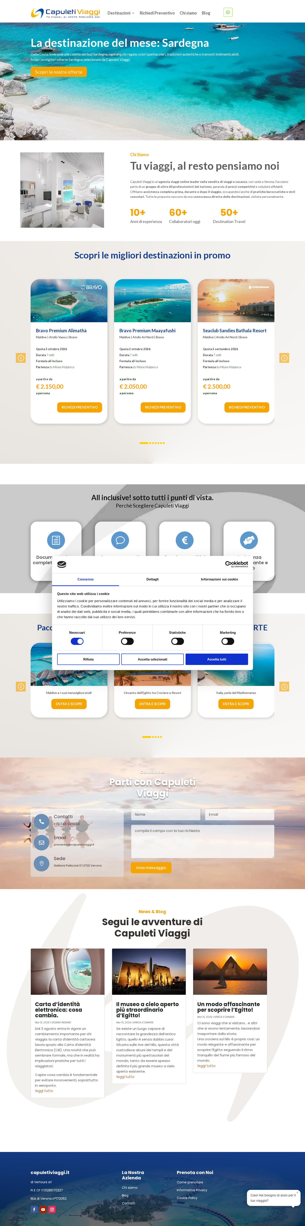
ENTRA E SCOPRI (69, 704)
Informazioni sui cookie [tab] (219, 579)
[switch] (127, 641)
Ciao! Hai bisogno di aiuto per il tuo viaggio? (275, 1196)
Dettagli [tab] (152, 579)
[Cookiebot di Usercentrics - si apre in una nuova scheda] (228, 564)
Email (60, 837)
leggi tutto (44, 1090)
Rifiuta (88, 659)
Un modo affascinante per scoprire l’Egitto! (228, 1007)
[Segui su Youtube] (43, 1209)
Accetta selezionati (152, 659)
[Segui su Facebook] (34, 1209)
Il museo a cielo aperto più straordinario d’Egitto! (147, 1010)
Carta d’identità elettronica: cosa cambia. (58, 1010)
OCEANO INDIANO (61, 1022)
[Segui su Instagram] (52, 1209)
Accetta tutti (216, 659)
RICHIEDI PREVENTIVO (80, 407)
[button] (21, 358)
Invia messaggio (151, 867)
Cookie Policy (187, 1198)
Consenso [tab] (85, 579)
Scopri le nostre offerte (58, 71)
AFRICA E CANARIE (143, 1022)
